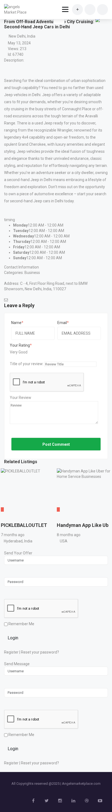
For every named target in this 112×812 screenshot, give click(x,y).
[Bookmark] (6, 517)
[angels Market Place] (17, 9)
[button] (97, 30)
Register (11, 652)
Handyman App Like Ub (82, 525)
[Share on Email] (97, 19)
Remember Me (21, 624)
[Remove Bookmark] (59, 19)
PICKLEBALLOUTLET (24, 525)
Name (16, 322)
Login (13, 637)
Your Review (20, 397)
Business (32, 272)
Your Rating (20, 345)
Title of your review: (26, 364)
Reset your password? (40, 652)
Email (62, 322)
